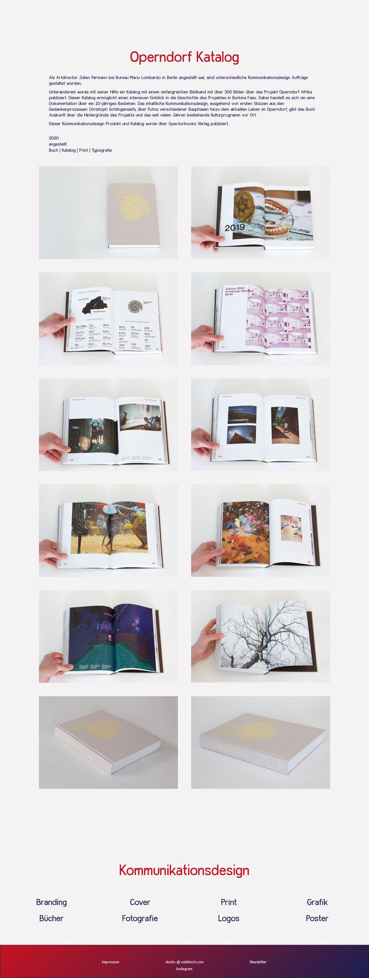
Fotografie (140, 919)
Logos (229, 919)
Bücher (51, 919)
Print (229, 902)
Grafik (317, 902)
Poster (317, 919)
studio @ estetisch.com (184, 962)
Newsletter (258, 962)
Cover (140, 902)
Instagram (184, 969)
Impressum (110, 962)
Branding (51, 902)
